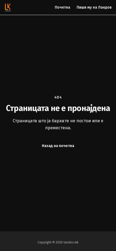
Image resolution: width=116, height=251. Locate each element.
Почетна (62, 7)
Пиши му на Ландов (94, 7)
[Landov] (7, 7)
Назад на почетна (58, 146)
